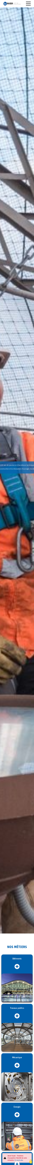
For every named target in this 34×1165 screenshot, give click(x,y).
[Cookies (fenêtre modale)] (30, 1161)
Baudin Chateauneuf (12, 3)
